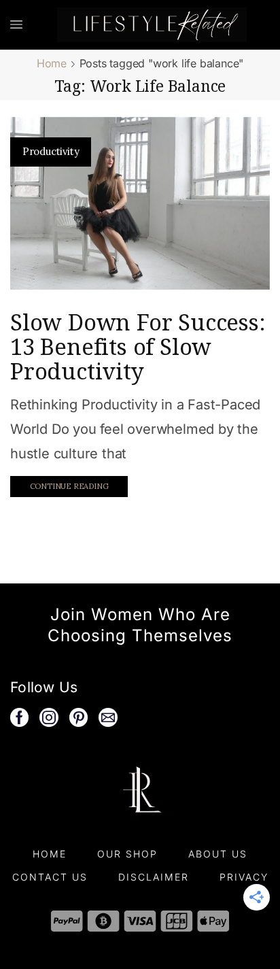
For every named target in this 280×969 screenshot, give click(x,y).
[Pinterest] (78, 717)
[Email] (108, 717)
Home (52, 63)
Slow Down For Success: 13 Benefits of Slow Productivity (138, 346)
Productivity (51, 151)
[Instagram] (48, 717)
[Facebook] (19, 717)
